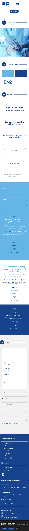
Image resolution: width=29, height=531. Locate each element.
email (4, 194)
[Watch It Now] (14, 249)
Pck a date (7, 368)
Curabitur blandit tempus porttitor (10, 279)
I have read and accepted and (13, 423)
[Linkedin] (2, 474)
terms (18, 380)
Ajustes (17, 528)
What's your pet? (8, 404)
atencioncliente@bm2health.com (11, 517)
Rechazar (11, 528)
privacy (5, 382)
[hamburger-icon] (17, 4)
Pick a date (5, 410)
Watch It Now (14, 252)
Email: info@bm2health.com (21, 513)
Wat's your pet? (9, 362)
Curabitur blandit (7, 231)
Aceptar (4, 528)
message (4, 199)
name (3, 188)
